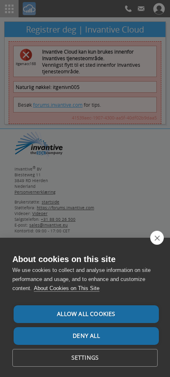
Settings (85, 357)
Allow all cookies (86, 314)
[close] (157, 238)
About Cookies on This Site (66, 288)
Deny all (86, 336)
